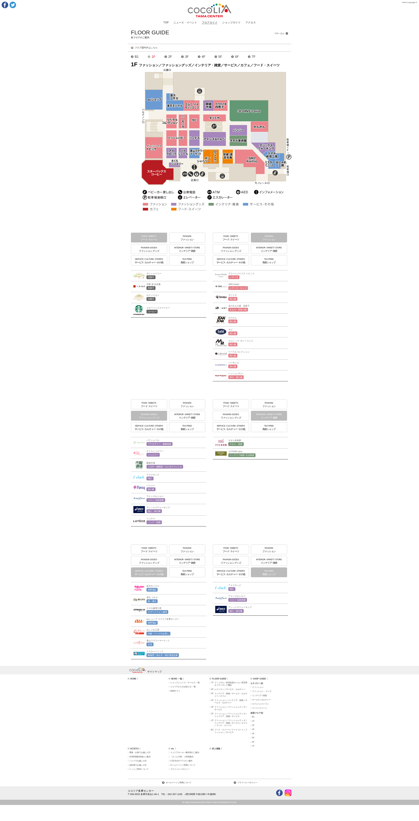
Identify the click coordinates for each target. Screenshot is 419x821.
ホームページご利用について (182, 765)
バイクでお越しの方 (138, 761)
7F (253, 56)
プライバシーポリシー (180, 769)
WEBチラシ (175, 691)
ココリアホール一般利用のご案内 (184, 752)
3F (187, 56)
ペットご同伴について (139, 769)
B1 (137, 56)
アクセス (250, 22)
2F (170, 56)
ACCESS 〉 (135, 748)
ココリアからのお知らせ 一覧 (183, 687)
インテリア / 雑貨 (259, 695)
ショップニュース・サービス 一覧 (185, 682)
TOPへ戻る (279, 33)
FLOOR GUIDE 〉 (220, 679)
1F (153, 56)
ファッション (258, 687)
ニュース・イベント (185, 22)
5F (220, 56)
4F (203, 56)
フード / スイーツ (259, 708)
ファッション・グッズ (261, 691)
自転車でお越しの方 (138, 765)
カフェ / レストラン (260, 704)
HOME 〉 (134, 679)
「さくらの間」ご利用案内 (181, 757)
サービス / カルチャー (261, 700)
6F (237, 56)
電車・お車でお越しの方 (140, 752)
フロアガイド (210, 22)
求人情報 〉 (217, 748)
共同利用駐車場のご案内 (140, 757)
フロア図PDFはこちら (146, 47)
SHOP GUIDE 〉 (261, 679)
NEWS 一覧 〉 (178, 679)
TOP (166, 22)
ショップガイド (231, 22)
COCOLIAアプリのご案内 (181, 761)
